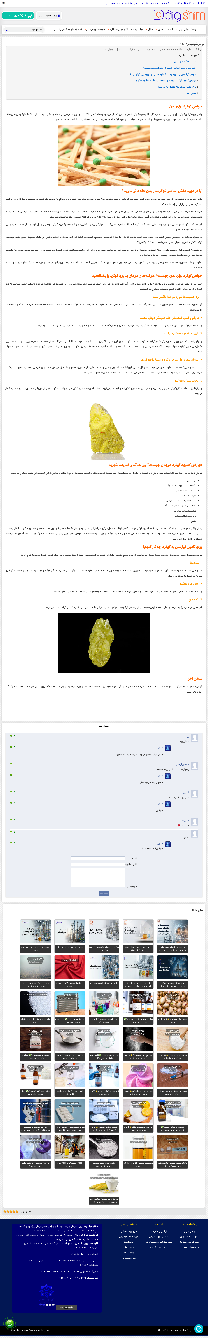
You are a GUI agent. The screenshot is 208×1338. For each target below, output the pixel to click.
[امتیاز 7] (13, 1211)
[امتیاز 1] (4, 1211)
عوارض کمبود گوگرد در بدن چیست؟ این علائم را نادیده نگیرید (165, 81)
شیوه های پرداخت (190, 1247)
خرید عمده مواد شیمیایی (117, 3)
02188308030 (75, 1261)
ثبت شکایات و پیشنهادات (159, 1242)
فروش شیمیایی (129, 1231)
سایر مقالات (196, 910)
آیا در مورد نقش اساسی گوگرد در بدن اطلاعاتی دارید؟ (169, 68)
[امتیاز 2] (5, 1211)
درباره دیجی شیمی (159, 1247)
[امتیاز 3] (7, 1211)
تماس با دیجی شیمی (159, 1236)
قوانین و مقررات (159, 1231)
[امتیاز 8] (14, 1211)
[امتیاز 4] (8, 1211)
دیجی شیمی (139, 3)
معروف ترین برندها (189, 1242)
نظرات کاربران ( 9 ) (112, 49)
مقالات (184, 3)
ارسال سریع (189, 1231)
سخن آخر (191, 93)
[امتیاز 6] (11, 1211)
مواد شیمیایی (129, 1258)
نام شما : (133, 858)
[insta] (3, 3)
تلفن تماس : (131, 864)
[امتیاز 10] (17, 1211)
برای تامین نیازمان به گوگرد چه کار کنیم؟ (176, 87)
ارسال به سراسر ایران (189, 1236)
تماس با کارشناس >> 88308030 (163, 3)
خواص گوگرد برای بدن (192, 44)
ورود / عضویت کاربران (47, 15)
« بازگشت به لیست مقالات (188, 49)
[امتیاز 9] (16, 1211)
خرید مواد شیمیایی (128, 1236)
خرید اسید (128, 1242)
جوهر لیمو (129, 1252)
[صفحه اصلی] (180, 16)
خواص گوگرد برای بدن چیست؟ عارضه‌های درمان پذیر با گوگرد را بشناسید (159, 74)
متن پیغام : (132, 886)
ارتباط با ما (197, 3)
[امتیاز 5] (10, 1211)
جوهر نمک (128, 1247)
